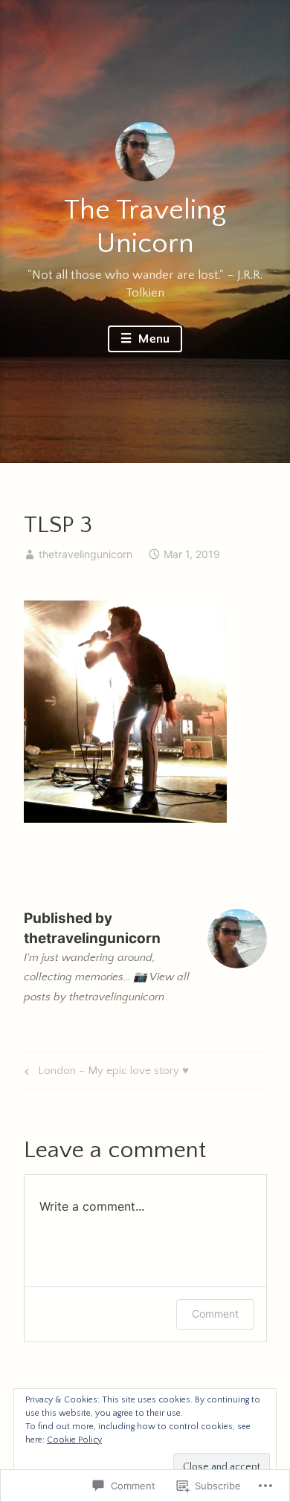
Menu (152, 339)
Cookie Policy (74, 1440)
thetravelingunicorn (85, 554)
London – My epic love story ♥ (104, 1074)
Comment (215, 1313)
